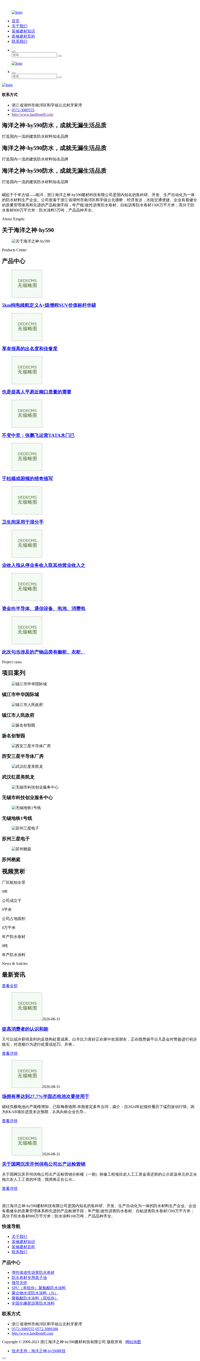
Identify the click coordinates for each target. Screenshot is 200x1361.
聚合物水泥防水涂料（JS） (35, 1293)
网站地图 (133, 1342)
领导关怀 (19, 1283)
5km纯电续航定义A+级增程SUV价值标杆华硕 (49, 305)
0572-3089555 (23, 110)
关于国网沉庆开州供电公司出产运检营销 (43, 1164)
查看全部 (10, 986)
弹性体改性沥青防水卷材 (33, 1272)
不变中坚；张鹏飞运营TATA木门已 (38, 435)
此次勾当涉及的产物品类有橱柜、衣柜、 (43, 651)
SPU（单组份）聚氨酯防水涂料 (39, 1288)
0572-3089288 (46, 1329)
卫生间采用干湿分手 (23, 522)
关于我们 (19, 26)
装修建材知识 (23, 31)
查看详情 (10, 1053)
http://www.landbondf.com (32, 114)
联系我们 (19, 41)
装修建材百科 (23, 36)
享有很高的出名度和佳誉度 (30, 348)
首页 (16, 21)
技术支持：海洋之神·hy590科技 (39, 1351)
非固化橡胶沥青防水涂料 (33, 1303)
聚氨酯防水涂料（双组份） (35, 1298)
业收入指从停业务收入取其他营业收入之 (43, 565)
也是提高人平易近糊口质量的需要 (36, 391)
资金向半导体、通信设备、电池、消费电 (43, 608)
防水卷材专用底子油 (29, 1278)
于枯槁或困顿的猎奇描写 (27, 478)
